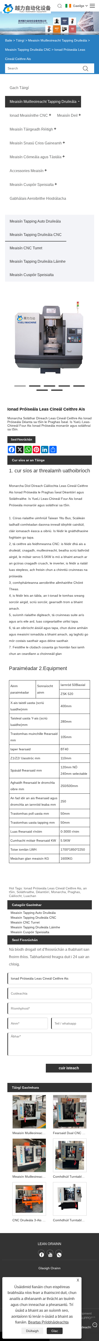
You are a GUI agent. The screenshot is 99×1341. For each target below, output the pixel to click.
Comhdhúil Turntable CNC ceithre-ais (70, 1176)
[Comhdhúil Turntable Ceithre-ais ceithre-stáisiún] (69, 1198)
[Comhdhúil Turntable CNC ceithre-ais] (69, 1155)
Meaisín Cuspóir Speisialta (32, 275)
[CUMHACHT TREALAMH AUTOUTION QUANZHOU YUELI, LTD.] (26, 12)
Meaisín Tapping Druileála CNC (28, 49)
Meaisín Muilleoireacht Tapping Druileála (57, 40)
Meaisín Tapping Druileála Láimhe (38, 261)
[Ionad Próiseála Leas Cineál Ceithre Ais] (49, 337)
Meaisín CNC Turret (26, 248)
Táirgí (20, 40)
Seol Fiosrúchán (21, 439)
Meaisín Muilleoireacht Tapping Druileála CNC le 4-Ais (30, 1133)
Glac (54, 1331)
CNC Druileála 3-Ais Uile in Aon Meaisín (30, 1220)
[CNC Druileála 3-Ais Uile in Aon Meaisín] (29, 1198)
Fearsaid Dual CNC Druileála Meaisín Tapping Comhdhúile (70, 1133)
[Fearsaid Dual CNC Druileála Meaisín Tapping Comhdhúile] (69, 1111)
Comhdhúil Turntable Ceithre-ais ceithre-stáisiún (70, 1220)
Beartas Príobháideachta (48, 1322)
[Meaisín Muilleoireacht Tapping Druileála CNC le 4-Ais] (29, 1111)
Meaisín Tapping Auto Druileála (35, 221)
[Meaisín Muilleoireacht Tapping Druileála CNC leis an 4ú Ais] (29, 1155)
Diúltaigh (32, 1331)
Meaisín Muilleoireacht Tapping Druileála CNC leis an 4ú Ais (30, 1176)
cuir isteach (69, 1068)
